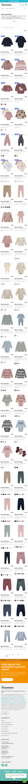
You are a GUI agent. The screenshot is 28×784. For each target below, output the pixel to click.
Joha (8, 701)
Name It (19, 700)
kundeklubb (12, 703)
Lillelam (5, 701)
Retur (3, 720)
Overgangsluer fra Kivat (9, 698)
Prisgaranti (4, 726)
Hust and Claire (12, 701)
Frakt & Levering (6, 722)
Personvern (4, 731)
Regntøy (15, 695)
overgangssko (20, 696)
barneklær (13, 15)
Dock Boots (14, 696)
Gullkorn (21, 701)
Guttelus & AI (5, 735)
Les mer (5, 713)
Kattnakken (20, 695)
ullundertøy (9, 18)
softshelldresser (4, 696)
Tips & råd (4, 728)
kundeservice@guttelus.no (7, 743)
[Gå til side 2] (21, 654)
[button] (25, 781)
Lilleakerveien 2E (5, 747)
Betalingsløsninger (7, 724)
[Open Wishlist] (23, 5)
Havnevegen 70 (5, 752)
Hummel (17, 701)
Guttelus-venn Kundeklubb (9, 733)
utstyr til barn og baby (5, 700)
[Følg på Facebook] (2, 765)
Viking (2, 698)
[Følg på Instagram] (6, 765)
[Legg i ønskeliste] (11, 37)
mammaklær (22, 699)
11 (18, 654)
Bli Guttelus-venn (7, 679)
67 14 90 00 (6, 741)
